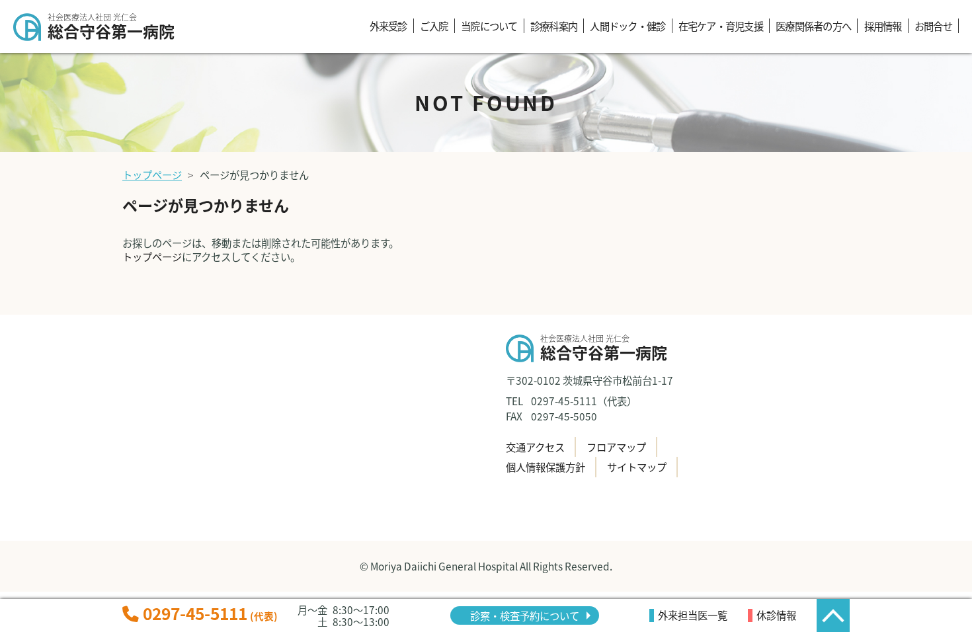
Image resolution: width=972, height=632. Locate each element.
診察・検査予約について (524, 615)
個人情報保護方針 (545, 466)
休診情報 (776, 615)
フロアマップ (616, 447)
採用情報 (883, 26)
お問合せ (933, 26)
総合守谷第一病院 (111, 27)
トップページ (152, 174)
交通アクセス (535, 447)
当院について (489, 26)
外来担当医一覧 (692, 615)
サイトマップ (637, 466)
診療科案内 (553, 26)
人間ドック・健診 (627, 26)
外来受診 (388, 26)
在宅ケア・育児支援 (720, 26)
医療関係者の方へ (813, 26)
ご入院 (434, 26)
